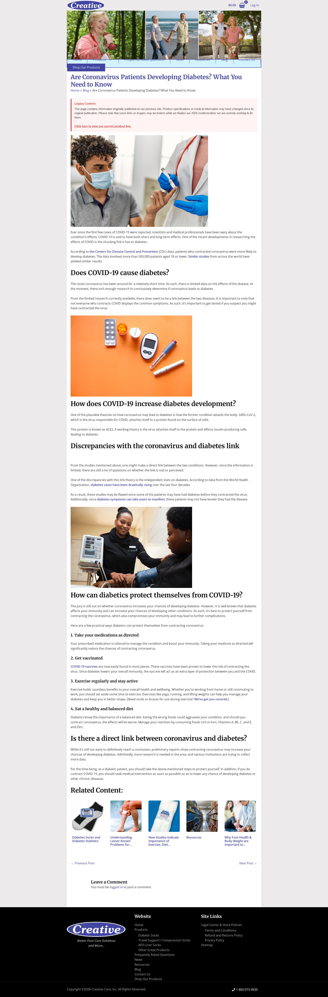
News (180, 60)
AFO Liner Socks (149, 945)
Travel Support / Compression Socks (164, 940)
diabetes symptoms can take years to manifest (131, 499)
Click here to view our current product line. (102, 126)
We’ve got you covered (210, 699)
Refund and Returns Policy (224, 935)
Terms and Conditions (221, 930)
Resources (202, 60)
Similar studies (198, 256)
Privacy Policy (214, 940)
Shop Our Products (86, 67)
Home (77, 60)
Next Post (248, 863)
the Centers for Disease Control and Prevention (124, 251)
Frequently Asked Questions (144, 60)
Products (99, 60)
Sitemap (207, 945)
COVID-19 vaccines (84, 666)
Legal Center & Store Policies (221, 925)
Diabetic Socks (148, 935)
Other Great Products (154, 950)
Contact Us (247, 60)
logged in (116, 887)
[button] (109, 59)
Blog (225, 60)
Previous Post (83, 863)
